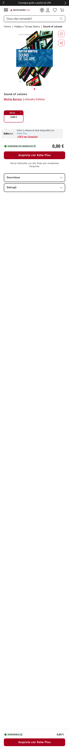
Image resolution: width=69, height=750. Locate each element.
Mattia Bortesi (13, 99)
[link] (42, 10)
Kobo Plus (22, 133)
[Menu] (7, 10)
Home (8, 26)
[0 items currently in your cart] (62, 10)
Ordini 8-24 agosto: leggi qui (31, 2)
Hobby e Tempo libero (26, 26)
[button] (61, 43)
